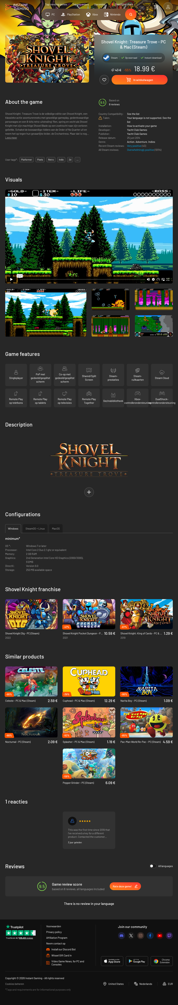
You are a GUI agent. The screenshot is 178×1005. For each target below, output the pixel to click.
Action (130, 141)
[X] (131, 935)
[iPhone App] (112, 961)
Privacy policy (54, 932)
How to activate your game (142, 125)
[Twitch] (169, 935)
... (77, 159)
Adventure (141, 141)
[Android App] (137, 961)
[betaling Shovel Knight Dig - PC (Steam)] (31, 614)
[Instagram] (140, 935)
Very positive (134, 145)
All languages (165, 866)
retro (51, 159)
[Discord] (121, 935)
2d (70, 159)
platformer (26, 159)
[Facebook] (150, 935)
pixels (40, 159)
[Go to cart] (156, 7)
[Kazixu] (72, 821)
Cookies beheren (14, 983)
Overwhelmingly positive (141, 149)
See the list (133, 113)
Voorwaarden (53, 926)
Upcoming (100, 4)
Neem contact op (55, 943)
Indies (151, 141)
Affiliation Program (56, 937)
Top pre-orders (80, 4)
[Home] (17, 7)
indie (61, 159)
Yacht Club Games (137, 129)
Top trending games (56, 4)
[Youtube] (159, 935)
